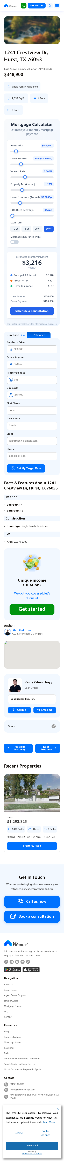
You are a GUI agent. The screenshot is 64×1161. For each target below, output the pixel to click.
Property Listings (12, 1037)
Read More (48, 1122)
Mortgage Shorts (12, 1042)
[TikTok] (28, 962)
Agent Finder (10, 990)
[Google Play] (12, 969)
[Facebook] (17, 962)
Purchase (16, 335)
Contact (8, 1017)
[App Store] (31, 969)
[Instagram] (6, 962)
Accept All (32, 1145)
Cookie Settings (45, 1133)
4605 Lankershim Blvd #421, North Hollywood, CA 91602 (34, 1097)
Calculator (9, 1048)
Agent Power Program (15, 995)
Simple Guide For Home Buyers (19, 1064)
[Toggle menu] (57, 5)
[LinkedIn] (12, 962)
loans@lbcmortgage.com (22, 1090)
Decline (19, 1133)
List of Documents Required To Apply (22, 1069)
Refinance (39, 335)
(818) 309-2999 (17, 1084)
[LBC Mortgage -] (10, 5)
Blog (6, 1032)
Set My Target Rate (29, 468)
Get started (37, 5)
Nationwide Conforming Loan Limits (22, 1059)
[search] (50, 5)
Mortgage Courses (13, 1006)
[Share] (54, 726)
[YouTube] (22, 962)
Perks (6, 1053)
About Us (8, 985)
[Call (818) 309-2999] (23, 5)
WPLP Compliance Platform (32, 1154)
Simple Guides (11, 1001)
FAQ (6, 1012)
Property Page (32, 846)
